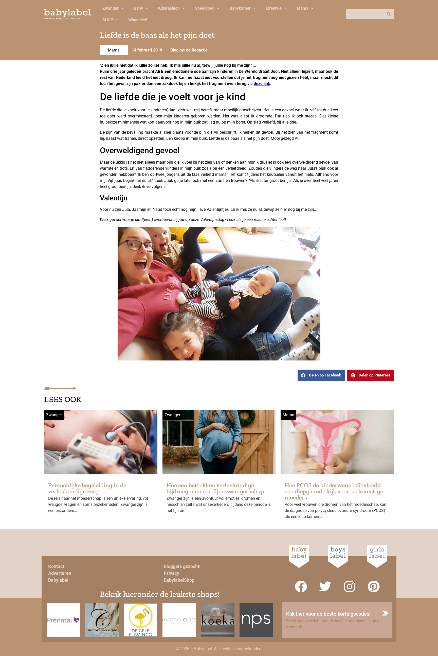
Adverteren (59, 573)
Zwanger (110, 8)
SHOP (107, 20)
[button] (321, 375)
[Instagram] (349, 586)
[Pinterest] (374, 586)
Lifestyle (274, 8)
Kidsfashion (169, 8)
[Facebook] (301, 586)
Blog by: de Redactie (189, 50)
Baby (138, 8)
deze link (262, 83)
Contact (56, 566)
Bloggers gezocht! (182, 566)
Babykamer (240, 8)
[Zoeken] (389, 14)
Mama (302, 8)
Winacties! (137, 20)
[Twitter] (325, 586)
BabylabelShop (179, 580)
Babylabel (58, 580)
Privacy (171, 573)
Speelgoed (204, 8)
